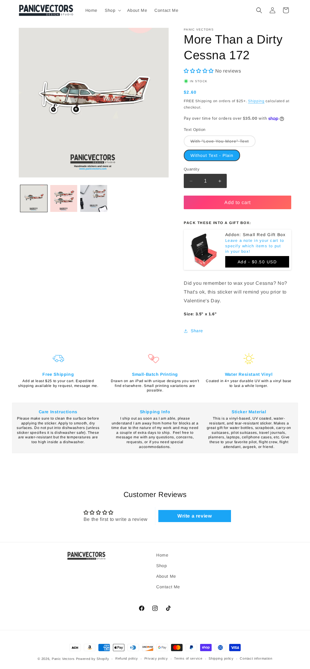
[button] (112, 10)
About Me (166, 576)
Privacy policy (156, 658)
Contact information (256, 658)
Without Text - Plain (211, 155)
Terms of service (188, 658)
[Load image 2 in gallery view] (63, 198)
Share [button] (197, 330)
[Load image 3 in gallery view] (93, 198)
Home (162, 555)
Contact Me (168, 586)
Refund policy (126, 658)
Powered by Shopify (92, 659)
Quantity (192, 169)
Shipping (256, 101)
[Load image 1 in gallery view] (33, 198)
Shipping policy (221, 658)
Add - (257, 261)
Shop (161, 565)
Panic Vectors (63, 659)
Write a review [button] (194, 515)
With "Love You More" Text (223, 142)
